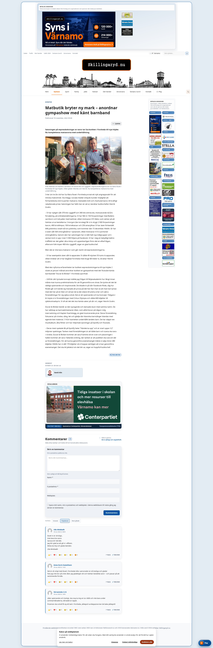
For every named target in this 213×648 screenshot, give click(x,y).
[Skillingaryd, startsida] (106, 65)
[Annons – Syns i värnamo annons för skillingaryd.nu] (79, 29)
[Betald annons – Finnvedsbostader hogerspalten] (168, 165)
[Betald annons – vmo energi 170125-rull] (168, 230)
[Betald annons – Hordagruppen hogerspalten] (168, 263)
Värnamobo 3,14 (60, 592)
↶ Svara (108, 555)
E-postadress (52, 486)
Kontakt (75, 53)
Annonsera (67, 53)
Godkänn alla (147, 642)
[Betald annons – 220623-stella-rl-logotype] (168, 146)
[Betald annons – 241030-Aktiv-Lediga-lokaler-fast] (155, 139)
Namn (50, 477)
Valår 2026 (47, 53)
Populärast (65, 521)
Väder (25, 53)
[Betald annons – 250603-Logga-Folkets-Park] (168, 116)
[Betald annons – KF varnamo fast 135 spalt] (168, 236)
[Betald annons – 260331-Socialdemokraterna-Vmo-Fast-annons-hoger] (168, 215)
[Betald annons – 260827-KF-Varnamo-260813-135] (155, 187)
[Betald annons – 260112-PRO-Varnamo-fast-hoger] (168, 199)
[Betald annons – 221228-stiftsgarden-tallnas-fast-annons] (168, 126)
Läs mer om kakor (66, 642)
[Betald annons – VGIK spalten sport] (168, 246)
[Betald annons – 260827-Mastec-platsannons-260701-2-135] (155, 155)
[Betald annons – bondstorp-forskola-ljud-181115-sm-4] (127, 32)
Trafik (31, 53)
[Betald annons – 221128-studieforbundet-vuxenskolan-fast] (168, 186)
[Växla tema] (188, 92)
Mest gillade (75, 521)
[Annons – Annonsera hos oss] (155, 124)
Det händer (38, 53)
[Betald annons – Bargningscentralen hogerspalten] (168, 155)
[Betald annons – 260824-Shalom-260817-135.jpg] (155, 208)
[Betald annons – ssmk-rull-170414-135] (168, 253)
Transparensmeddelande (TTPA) (109, 426)
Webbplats (51, 496)
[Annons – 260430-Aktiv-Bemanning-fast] (127, 15)
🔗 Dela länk (116, 555)
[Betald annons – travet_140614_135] (168, 193)
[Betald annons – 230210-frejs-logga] (168, 175)
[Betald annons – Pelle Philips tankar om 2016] (127, 23)
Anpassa (114, 642)
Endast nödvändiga (129, 642)
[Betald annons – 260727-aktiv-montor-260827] (155, 169)
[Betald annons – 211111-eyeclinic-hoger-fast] (168, 137)
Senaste (55, 521)
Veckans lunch (57, 53)
